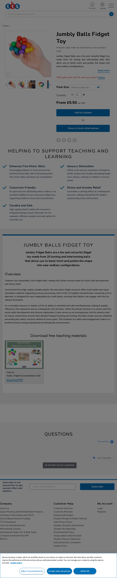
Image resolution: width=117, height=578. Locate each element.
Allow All (85, 571)
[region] (58, 565)
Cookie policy (16, 563)
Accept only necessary (59, 571)
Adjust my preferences (32, 571)
